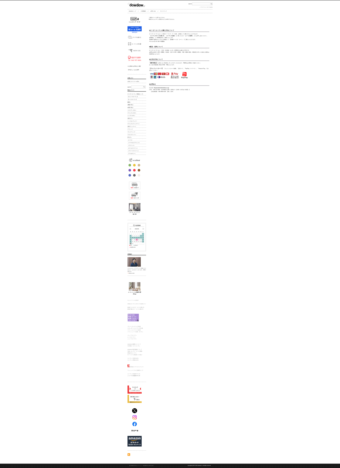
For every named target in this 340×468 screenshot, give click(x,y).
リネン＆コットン (132, 134)
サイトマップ (163, 11)
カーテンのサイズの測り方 (157, 35)
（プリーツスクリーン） (133, 150)
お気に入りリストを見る (133, 81)
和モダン (130, 137)
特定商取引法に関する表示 (148, 465)
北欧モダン (130, 118)
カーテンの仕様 (170, 35)
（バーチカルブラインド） (134, 142)
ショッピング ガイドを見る (157, 41)
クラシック (130, 129)
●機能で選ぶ (130, 104)
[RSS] (129, 455)
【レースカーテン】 (132, 99)
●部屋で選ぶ (130, 107)
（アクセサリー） (132, 153)
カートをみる (209, 7)
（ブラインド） (131, 145)
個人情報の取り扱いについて (135, 465)
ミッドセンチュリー (132, 121)
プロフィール (131, 273)
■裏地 (129, 102)
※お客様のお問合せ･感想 (134, 66)
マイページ (203, 7)
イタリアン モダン (132, 110)
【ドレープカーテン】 (133, 96)
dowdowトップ (132, 11)
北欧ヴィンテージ (132, 126)
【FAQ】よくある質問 (133, 69)
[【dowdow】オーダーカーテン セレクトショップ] (136, 8)
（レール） (130, 140)
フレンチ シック (131, 131)
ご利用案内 (143, 11)
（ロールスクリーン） (133, 148)
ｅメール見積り (189, 35)
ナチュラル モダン (132, 113)
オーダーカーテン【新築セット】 (135, 94)
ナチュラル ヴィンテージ (133, 123)
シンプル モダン (131, 115)
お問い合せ (153, 11)
